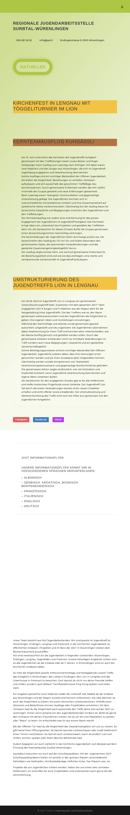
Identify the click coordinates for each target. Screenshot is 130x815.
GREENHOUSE (35, 586)
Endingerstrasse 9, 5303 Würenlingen (82, 40)
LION (26, 556)
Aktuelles (32, 66)
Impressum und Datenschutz (74, 810)
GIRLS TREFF (34, 605)
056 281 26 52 (24, 40)
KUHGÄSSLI (32, 576)
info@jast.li (46, 40)
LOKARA (29, 596)
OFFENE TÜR (33, 566)
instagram (21, 419)
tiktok (58, 419)
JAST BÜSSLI (33, 547)
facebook (41, 419)
